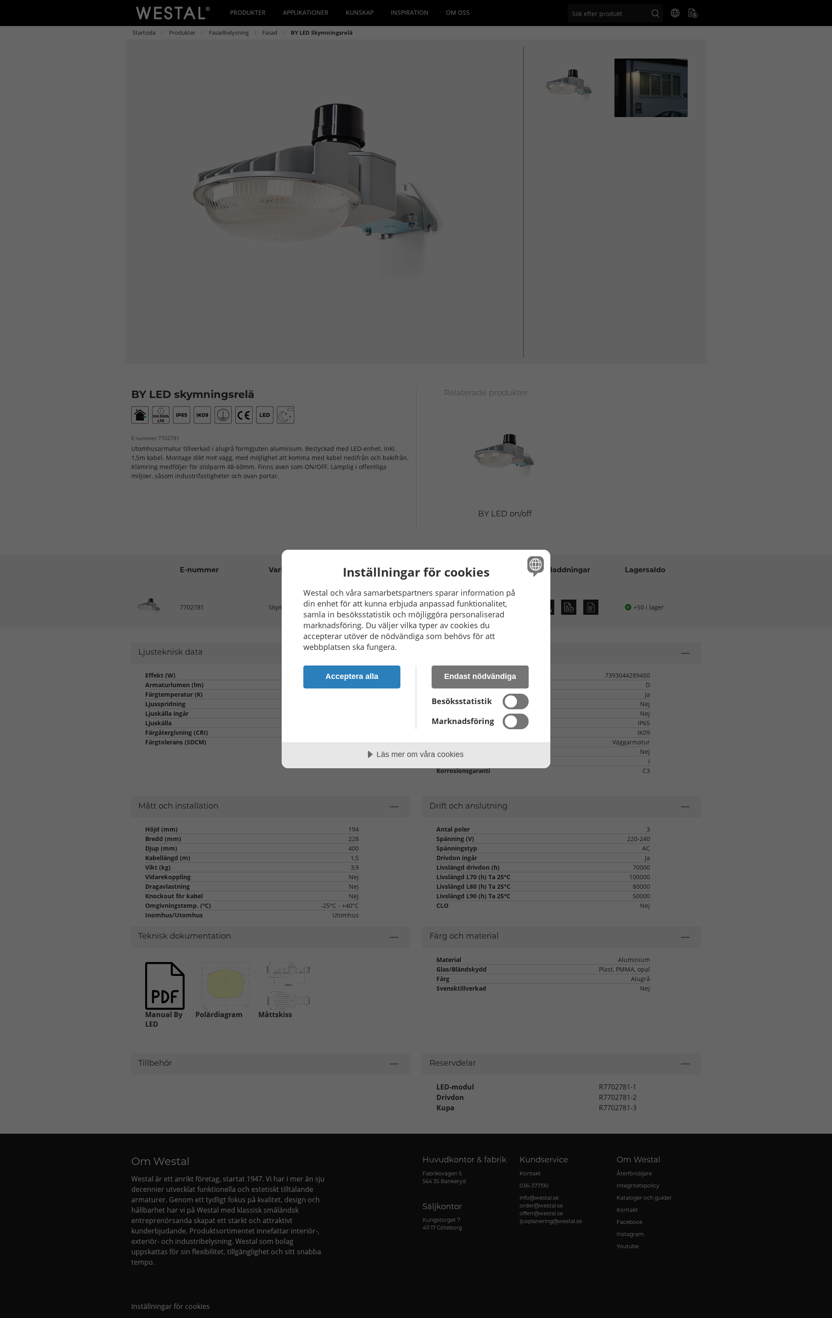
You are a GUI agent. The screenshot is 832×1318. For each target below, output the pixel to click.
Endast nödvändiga (480, 676)
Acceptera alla (351, 676)
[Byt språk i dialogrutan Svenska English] (534, 566)
